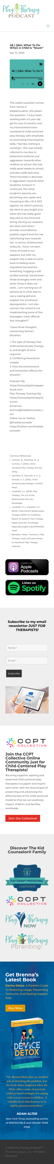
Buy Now (15, 1008)
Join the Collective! (22, 818)
